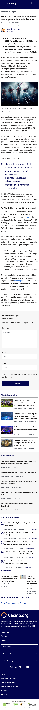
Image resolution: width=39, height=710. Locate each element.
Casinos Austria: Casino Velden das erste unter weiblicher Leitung (9, 578)
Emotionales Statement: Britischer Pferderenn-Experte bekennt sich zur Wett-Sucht (25, 402)
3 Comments (29, 567)
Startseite (4, 674)
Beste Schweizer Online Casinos (13, 603)
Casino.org (20, 708)
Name (4, 352)
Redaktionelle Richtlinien (9, 686)
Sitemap (3, 690)
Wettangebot (19, 280)
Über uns (4, 636)
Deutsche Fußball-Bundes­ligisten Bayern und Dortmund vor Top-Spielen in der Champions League (25, 416)
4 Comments (30, 548)
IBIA (27, 217)
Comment (6, 328)
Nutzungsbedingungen (8, 678)
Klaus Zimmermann (13, 29)
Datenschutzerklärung (8, 682)
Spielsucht (4, 694)
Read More (10, 31)
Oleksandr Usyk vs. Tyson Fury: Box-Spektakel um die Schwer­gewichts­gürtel (25, 442)
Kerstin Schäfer (6, 467)
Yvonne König (8, 567)
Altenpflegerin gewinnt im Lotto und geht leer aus (18, 472)
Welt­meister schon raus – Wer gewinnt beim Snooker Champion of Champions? (25, 429)
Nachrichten (5, 12)
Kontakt (3, 640)
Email (4, 363)
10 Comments (33, 538)
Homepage (5, 632)
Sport (14, 12)
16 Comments (33, 529)
